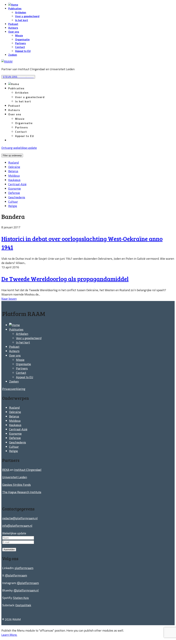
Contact (20, 47)
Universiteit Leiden (14, 477)
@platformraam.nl (26, 590)
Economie (14, 188)
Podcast (13, 24)
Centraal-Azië (17, 184)
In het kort (21, 20)
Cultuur (13, 201)
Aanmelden (9, 549)
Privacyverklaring (13, 389)
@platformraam (16, 575)
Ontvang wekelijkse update (19, 147)
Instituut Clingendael (27, 469)
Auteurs (13, 28)
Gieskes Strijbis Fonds (16, 484)
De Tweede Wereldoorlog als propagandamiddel (65, 278)
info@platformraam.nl (17, 525)
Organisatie (22, 39)
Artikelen (20, 12)
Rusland (13, 162)
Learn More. (9, 634)
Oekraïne (14, 167)
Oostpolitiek (23, 605)
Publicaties (14, 8)
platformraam (24, 568)
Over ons (13, 32)
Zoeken (12, 55)
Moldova (14, 175)
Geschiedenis (16, 197)
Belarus (13, 171)
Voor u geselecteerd (27, 16)
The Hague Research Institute (21, 492)
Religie (12, 206)
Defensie (14, 193)
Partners (20, 43)
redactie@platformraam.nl (20, 518)
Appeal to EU (23, 51)
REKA (5, 469)
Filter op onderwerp (12, 155)
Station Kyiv (21, 597)
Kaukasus (14, 180)
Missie (19, 35)
